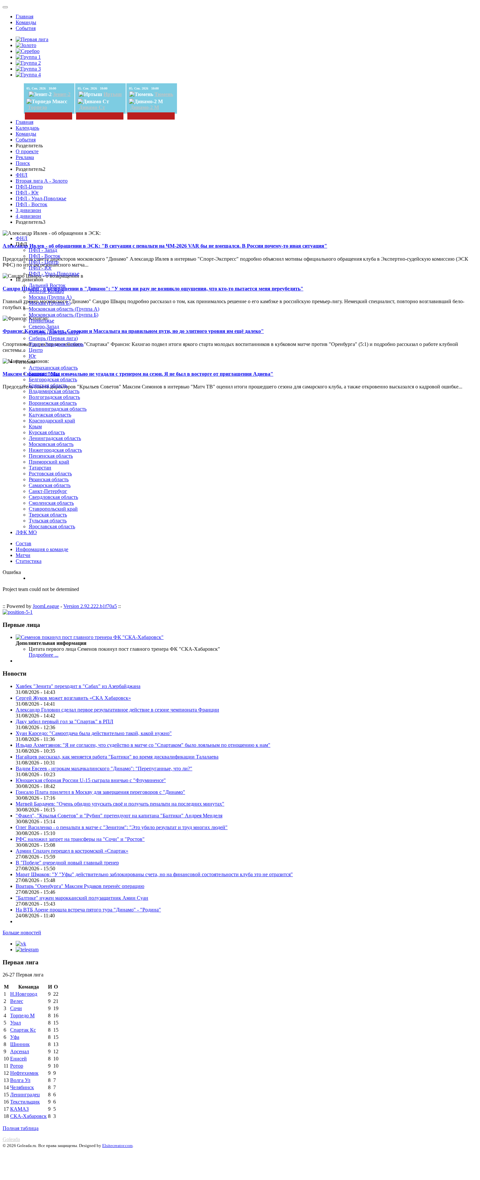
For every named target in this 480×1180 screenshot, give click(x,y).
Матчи (23, 555)
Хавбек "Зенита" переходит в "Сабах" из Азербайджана (78, 686)
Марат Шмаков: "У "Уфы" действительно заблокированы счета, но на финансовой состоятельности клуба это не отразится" (154, 874)
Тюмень (163, 94)
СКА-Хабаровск (28, 1116)
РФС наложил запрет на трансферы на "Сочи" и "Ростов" (80, 839)
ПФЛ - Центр (43, 262)
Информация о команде (42, 549)
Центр (36, 350)
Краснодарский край (52, 420)
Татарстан (40, 467)
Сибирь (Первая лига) (53, 338)
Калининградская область (58, 409)
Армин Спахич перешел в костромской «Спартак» (72, 851)
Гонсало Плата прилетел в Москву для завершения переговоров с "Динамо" (100, 792)
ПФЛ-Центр (29, 186)
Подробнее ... (43, 655)
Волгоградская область (54, 397)
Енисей (18, 1058)
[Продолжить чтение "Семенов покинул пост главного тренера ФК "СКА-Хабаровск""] (90, 637)
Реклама (25, 157)
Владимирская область (54, 391)
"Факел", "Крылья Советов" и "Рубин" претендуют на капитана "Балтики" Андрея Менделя (119, 815)
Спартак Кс (23, 1030)
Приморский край (49, 462)
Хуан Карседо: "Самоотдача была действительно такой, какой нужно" (94, 733)
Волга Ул (20, 1080)
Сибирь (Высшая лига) (54, 332)
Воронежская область (53, 403)
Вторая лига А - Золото (42, 181)
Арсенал (19, 1051)
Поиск (23, 163)
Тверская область (48, 514)
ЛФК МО (26, 532)
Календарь (27, 128)
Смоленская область (51, 503)
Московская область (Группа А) (64, 309)
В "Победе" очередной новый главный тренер (67, 862)
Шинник (20, 1044)
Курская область (47, 432)
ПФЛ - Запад (43, 250)
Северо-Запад (44, 326)
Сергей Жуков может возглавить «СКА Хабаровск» (73, 698)
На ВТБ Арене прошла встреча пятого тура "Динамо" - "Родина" (88, 909)
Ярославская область (52, 526)
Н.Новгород (23, 994)
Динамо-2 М (144, 107)
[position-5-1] (18, 612)
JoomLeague (46, 606)
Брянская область (48, 385)
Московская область (51, 444)
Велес (16, 1001)
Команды (26, 22)
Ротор (16, 1066)
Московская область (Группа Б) (63, 315)
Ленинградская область (55, 438)
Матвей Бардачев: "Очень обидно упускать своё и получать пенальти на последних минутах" (120, 804)
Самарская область (50, 485)
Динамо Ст (92, 107)
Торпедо (37, 107)
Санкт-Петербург (48, 491)
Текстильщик (25, 1102)
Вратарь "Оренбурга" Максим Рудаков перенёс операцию (80, 886)
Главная (24, 16)
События (26, 28)
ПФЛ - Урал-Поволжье (41, 198)
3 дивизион (28, 210)
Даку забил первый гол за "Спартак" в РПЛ (64, 721)
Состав (23, 543)
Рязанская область (49, 479)
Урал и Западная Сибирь (56, 344)
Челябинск (22, 1087)
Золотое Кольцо (46, 291)
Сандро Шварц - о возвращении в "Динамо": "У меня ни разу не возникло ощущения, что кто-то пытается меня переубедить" (153, 288)
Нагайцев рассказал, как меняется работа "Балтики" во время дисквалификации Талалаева (117, 757)
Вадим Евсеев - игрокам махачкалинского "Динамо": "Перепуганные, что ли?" (104, 768)
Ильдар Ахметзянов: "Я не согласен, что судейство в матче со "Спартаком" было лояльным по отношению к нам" (143, 745)
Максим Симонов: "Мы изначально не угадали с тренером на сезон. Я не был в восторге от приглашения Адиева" (138, 374)
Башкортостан (44, 373)
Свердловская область (53, 497)
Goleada (11, 1139)
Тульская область (48, 520)
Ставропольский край (53, 509)
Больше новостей (22, 932)
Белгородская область (53, 379)
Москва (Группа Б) (50, 303)
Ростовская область (50, 473)
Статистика (28, 561)
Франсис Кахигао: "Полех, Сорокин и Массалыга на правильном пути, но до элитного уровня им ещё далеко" (133, 331)
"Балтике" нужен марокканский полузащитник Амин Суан (82, 898)
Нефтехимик (24, 1073)
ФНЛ (21, 175)
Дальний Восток (47, 285)
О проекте (27, 151)
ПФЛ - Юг (27, 192)
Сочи (16, 1008)
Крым (35, 426)
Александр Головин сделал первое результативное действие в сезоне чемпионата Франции (117, 710)
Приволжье (41, 320)
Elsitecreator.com (117, 1145)
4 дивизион (28, 216)
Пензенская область (51, 456)
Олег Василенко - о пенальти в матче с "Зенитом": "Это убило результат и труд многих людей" (122, 827)
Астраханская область (53, 367)
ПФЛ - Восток (31, 204)
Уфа (14, 1037)
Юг (32, 356)
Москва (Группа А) (50, 297)
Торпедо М (22, 1015)
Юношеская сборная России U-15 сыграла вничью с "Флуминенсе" (91, 780)
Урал (15, 1022)
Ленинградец (25, 1094)
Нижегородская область (55, 450)
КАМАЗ (19, 1109)
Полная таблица (21, 1128)
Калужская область (50, 415)
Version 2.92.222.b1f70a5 (90, 606)
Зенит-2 (62, 94)
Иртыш (113, 94)
